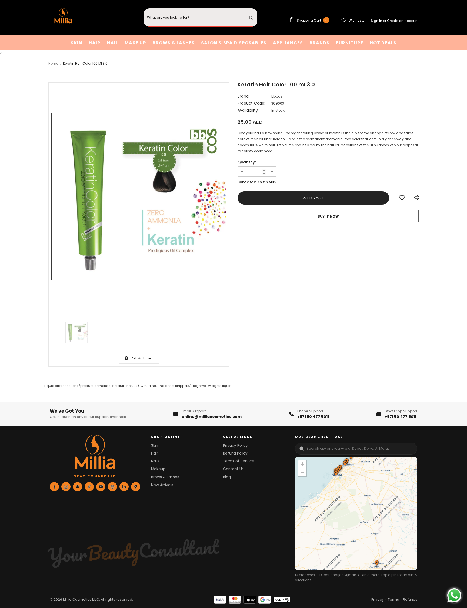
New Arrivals (162, 484)
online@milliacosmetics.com (212, 416)
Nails (155, 461)
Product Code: (251, 103)
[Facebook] (54, 486)
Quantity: (247, 162)
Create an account (403, 20)
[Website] (112, 486)
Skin (154, 445)
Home (53, 63)
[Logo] (63, 17)
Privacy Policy (235, 445)
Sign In (377, 20)
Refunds (410, 599)
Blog (227, 477)
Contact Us (233, 469)
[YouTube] (100, 486)
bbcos (276, 96)
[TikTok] (89, 486)
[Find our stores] (135, 486)
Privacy (377, 599)
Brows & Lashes (165, 477)
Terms (393, 599)
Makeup (158, 469)
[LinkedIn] (124, 486)
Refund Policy (235, 453)
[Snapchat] (77, 486)
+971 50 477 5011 (313, 416)
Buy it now (328, 216)
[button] (344, 463)
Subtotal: (247, 182)
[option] (138, 197)
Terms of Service (238, 461)
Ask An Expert (142, 358)
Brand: (243, 96)
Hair (154, 453)
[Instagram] (66, 486)
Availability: (248, 110)
